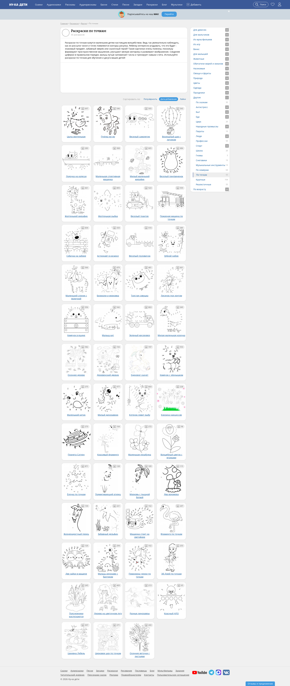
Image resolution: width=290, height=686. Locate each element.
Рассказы (70, 4)
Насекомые (199, 68)
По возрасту (199, 189)
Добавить (194, 4)
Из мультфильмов (202, 39)
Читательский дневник (72, 675)
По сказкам (201, 102)
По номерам (202, 170)
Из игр (196, 44)
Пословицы (141, 671)
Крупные (200, 179)
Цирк (198, 121)
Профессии (202, 141)
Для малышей (200, 54)
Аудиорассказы (87, 4)
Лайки (183, 99)
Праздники (199, 92)
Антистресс (202, 107)
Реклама (114, 675)
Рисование (126, 671)
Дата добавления (169, 99)
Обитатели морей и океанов (208, 63)
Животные (198, 58)
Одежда (197, 87)
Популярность (150, 99)
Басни (104, 4)
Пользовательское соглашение (173, 675)
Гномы (199, 155)
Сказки (39, 4)
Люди (199, 136)
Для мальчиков (201, 34)
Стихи (114, 4)
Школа (199, 150)
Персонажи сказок (96, 675)
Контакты (149, 675)
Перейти (169, 14)
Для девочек (199, 29)
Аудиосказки (54, 4)
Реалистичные (203, 184)
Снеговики (201, 160)
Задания (180, 671)
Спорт (199, 145)
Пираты (200, 131)
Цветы (196, 83)
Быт (198, 112)
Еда (198, 116)
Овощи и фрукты (202, 73)
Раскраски (152, 4)
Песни (125, 4)
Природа (198, 78)
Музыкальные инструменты (210, 165)
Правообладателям (131, 675)
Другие (197, 97)
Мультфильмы (165, 671)
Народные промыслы (207, 126)
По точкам (201, 174)
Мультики (176, 4)
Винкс (196, 49)
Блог (164, 4)
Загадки (138, 4)
